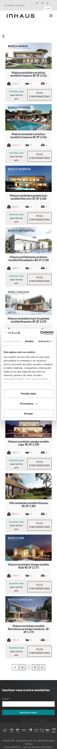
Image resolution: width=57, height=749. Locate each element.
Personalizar (26, 403)
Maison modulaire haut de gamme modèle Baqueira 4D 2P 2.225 (28, 320)
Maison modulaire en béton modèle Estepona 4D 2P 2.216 (28, 74)
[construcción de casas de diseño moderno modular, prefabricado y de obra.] (20, 16)
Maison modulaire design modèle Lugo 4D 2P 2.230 (28, 443)
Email (5, 698)
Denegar (28, 413)
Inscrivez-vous (16, 91)
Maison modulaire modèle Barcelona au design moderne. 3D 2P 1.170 (28, 629)
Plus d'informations (39, 95)
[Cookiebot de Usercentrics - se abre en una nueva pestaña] (41, 333)
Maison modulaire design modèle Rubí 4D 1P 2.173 (28, 566)
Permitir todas (28, 393)
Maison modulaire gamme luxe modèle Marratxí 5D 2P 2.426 (28, 197)
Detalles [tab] (29, 341)
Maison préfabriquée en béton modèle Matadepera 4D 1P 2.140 (29, 258)
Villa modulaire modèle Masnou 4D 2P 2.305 (28, 504)
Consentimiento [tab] (12, 341)
